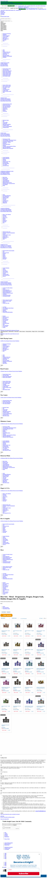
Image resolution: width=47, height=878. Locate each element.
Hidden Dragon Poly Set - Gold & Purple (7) (41, 706)
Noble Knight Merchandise (8, 312)
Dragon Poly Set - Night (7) (29, 650)
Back (2, 334)
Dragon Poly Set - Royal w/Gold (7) (6, 631)
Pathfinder (4, 34)
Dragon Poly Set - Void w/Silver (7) (5, 650)
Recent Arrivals (5, 319)
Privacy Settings (7, 837)
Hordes (9, 142)
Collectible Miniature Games (8, 141)
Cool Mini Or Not (6, 89)
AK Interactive (5, 272)
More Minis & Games (7, 450)
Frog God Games (6, 55)
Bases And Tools (6, 252)
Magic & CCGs (3, 28)
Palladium (4, 57)
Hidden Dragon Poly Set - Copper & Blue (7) (41, 650)
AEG (4, 92)
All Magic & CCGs (4, 490)
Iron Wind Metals (6, 163)
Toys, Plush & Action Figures (8, 307)
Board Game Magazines (7, 70)
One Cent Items (5, 325)
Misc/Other (5, 311)
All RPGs (2, 340)
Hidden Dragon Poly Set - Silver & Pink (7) (17, 669)
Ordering (6, 834)
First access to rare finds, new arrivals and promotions (12, 823)
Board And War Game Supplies (8, 250)
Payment (6, 835)
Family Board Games (6, 74)
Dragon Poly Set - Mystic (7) (17, 631)
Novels (4, 288)
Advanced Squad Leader (7, 103)
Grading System (7, 848)
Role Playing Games (4, 331)
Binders (4, 218)
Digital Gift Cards (6, 303)
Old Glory (4, 198)
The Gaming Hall (7, 330)
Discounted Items (6, 323)
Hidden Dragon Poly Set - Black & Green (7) (6, 669)
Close (2, 813)
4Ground (4, 160)
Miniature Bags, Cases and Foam (9, 183)
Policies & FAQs (7, 843)
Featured (4, 321)
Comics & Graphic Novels (7, 287)
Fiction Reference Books (7, 290)
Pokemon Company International (9, 232)
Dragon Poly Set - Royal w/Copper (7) (41, 631)
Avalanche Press (6, 127)
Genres (4, 327)
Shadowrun (5, 37)
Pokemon (4, 215)
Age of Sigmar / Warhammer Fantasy (9, 140)
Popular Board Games (7, 68)
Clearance (4, 322)
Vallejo (4, 268)
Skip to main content (4, 0)
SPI (3, 121)
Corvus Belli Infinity (6, 144)
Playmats (4, 221)
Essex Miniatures (6, 196)
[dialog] (23, 784)
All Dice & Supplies (4, 521)
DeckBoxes (5, 220)
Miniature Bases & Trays (7, 182)
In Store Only (5, 326)
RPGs (2, 22)
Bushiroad (4, 237)
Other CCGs (5, 217)
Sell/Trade (2, 11)
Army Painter (5, 539)
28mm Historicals (6, 181)
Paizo (4, 50)
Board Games (3, 23)
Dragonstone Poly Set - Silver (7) (6, 725)
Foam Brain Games (6, 608)
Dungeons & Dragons (7, 33)
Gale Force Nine (6, 165)
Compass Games (6, 125)
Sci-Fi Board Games (6, 75)
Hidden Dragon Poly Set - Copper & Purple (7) (6, 688)
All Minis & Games (4, 423)
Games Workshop (6, 157)
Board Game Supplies (7, 71)
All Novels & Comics (7, 295)
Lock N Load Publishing (7, 126)
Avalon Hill (5, 123)
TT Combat (5, 164)
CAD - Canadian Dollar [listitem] (28, 5)
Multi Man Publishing (7, 124)
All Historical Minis (4, 458)
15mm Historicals (6, 180)
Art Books (5, 560)
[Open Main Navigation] (0, 329)
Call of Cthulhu (5, 36)
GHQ (4, 194)
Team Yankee (5, 179)
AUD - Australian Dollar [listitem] (19, 5)
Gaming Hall (2, 12)
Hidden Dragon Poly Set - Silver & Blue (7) (29, 669)
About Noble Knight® (8, 842)
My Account (10, 333)
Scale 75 (4, 276)
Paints (4, 185)
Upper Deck (5, 235)
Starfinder (4, 39)
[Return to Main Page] (0, 453)
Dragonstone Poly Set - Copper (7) (29, 688)
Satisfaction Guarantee (8, 847)
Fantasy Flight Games (7, 85)
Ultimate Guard (5, 274)
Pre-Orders (5, 318)
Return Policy (6, 844)
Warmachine (5, 142)
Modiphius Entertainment (7, 56)
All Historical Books (6, 296)
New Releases (5, 320)
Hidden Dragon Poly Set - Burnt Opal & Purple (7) (29, 706)
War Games (3, 24)
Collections (2, 13)
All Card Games (6, 69)
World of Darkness (6, 35)
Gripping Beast (5, 200)
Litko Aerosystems (6, 275)
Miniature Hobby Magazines (8, 148)
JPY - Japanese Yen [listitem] (24, 6)
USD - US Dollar (11, 5)
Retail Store (2, 333)
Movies (4, 302)
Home (4, 606)
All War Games (3, 397)
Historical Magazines (6, 291)
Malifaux (4, 145)
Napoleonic (5, 111)
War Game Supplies (6, 106)
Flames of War (5, 178)
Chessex (4, 273)
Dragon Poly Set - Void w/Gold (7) (17, 650)
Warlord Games (5, 197)
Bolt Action (5, 177)
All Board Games (3, 371)
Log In (17, 333)
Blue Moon (5, 201)
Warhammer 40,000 (6, 139)
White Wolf (5, 54)
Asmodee (4, 88)
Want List (14, 333)
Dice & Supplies (3, 29)
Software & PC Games (7, 300)
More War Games (6, 415)
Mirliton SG (5, 202)
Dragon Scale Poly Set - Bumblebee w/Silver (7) (41, 688)
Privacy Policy (7, 838)
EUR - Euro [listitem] (35, 5)
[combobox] (5, 18)
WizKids (4, 159)
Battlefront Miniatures (7, 195)
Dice (3, 40)
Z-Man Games (5, 90)
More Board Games (6, 389)
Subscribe (23, 873)
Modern (4, 110)
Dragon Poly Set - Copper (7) (29, 631)
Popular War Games (6, 104)
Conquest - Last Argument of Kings (9, 146)
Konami (4, 233)
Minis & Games (3, 25)
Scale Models (5, 184)
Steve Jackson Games (7, 86)
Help (5, 832)
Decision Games (6, 120)
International (6, 836)
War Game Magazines (7, 105)
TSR (3, 49)
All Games (2, 14)
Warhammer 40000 (6, 426)
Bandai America (6, 236)
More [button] (1, 603)
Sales (4, 324)
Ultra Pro (4, 269)
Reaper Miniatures (6, 158)
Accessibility (6, 849)
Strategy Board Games (7, 72)
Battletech (4, 143)
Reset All (8, 612)
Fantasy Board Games (7, 73)
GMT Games (5, 122)
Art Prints (4, 306)
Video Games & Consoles (7, 299)
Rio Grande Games (6, 87)
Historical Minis (28, 331)
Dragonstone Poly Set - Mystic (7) (17, 706)
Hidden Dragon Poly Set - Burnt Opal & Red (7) (41, 669)
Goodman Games (6, 358)
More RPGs (5, 363)
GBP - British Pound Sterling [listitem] (8, 10)
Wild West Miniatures (7, 147)
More (2, 30)
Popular (4, 582)
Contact (6, 333)
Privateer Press (5, 162)
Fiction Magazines (6, 289)
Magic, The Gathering (7, 214)
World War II (5, 109)
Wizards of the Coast (6, 51)
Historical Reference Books (8, 292)
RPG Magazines (6, 38)
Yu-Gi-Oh (4, 216)
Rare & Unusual (6, 317)
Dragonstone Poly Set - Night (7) (17, 688)
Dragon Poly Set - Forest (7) (6, 706)
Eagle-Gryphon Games (7, 91)
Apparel (4, 310)
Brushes (4, 253)
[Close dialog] (39, 854)
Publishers (17, 340)
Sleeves (4, 219)
